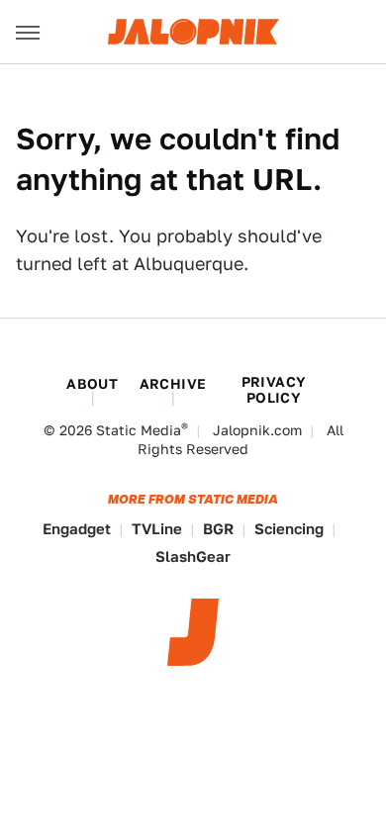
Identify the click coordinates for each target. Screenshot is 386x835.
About (92, 384)
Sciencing (289, 528)
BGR (218, 528)
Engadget (77, 528)
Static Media (138, 430)
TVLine (157, 528)
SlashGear (193, 556)
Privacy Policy (274, 390)
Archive (173, 384)
